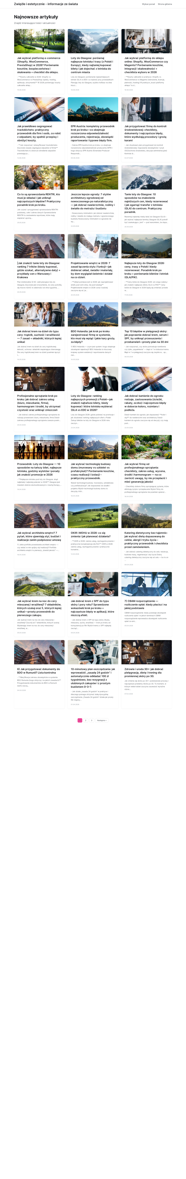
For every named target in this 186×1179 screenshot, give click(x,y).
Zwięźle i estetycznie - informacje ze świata (46, 4)
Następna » (102, 720)
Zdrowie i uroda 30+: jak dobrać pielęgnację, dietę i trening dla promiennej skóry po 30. (144, 673)
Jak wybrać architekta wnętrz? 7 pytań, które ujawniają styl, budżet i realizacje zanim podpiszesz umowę (39, 536)
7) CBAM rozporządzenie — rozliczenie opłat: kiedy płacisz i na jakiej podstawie (146, 605)
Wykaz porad (148, 4)
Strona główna (165, 4)
